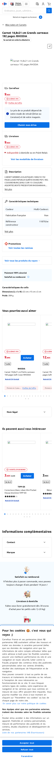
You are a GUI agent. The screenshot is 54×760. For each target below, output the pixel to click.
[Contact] (44, 542)
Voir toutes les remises (20, 247)
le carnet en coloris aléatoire (16, 40)
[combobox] (27, 10)
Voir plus (8, 189)
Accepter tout (27, 743)
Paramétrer (27, 756)
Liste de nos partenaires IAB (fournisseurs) (23, 732)
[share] (49, 46)
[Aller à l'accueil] (4, 4)
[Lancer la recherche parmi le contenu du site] (49, 10)
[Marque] (44, 552)
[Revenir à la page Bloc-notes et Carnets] (3, 25)
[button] (26, 4)
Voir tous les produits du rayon (21, 260)
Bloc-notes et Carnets (15, 24)
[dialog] (27, 692)
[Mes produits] (37, 4)
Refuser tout (27, 749)
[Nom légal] (44, 412)
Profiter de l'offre (15, 103)
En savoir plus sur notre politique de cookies (24, 703)
